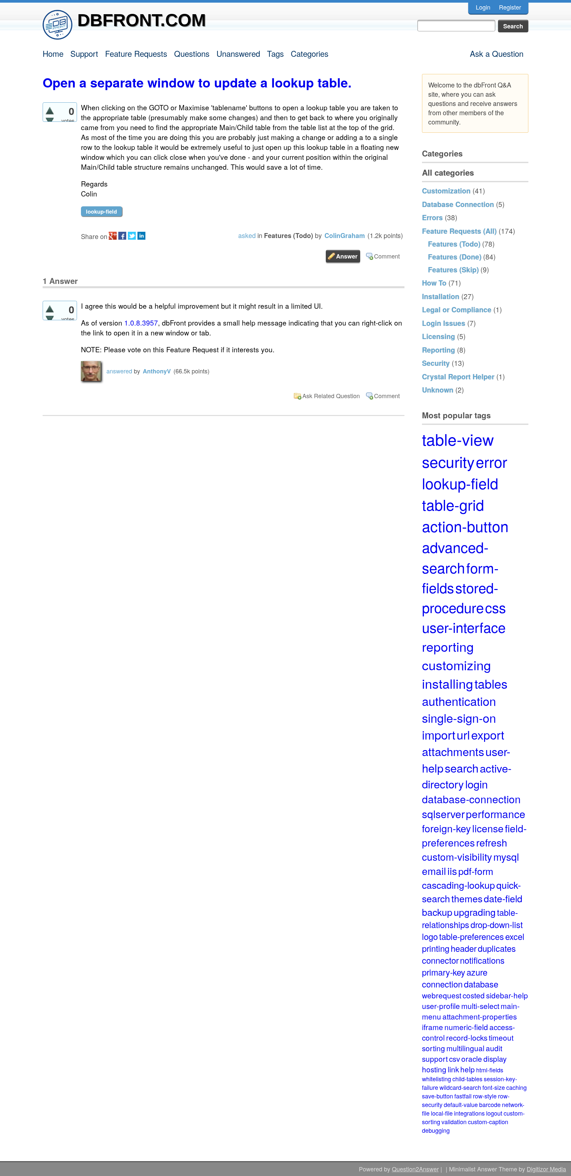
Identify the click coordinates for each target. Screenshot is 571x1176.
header (463, 948)
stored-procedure (460, 597)
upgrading (475, 911)
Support (84, 53)
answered (119, 370)
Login (483, 7)
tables (491, 683)
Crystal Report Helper (458, 376)
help (467, 1069)
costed (474, 995)
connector (440, 960)
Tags (275, 53)
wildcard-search (460, 1087)
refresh (491, 842)
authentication (459, 700)
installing (447, 683)
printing (435, 948)
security (448, 461)
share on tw (132, 236)
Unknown (437, 390)
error (491, 461)
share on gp (113, 236)
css (495, 607)
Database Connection (458, 204)
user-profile (441, 1005)
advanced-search (455, 556)
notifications (482, 960)
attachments (453, 751)
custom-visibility (457, 856)
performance (495, 813)
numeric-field (466, 1026)
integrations (469, 1113)
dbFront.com (141, 20)
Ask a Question (496, 53)
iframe (432, 1026)
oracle (471, 1058)
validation (454, 1121)
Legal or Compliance (456, 309)
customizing (456, 664)
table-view (458, 439)
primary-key (443, 972)
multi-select (480, 1005)
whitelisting (436, 1078)
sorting (433, 1048)
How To (434, 283)
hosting (434, 1069)
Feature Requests (136, 53)
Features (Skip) (453, 269)
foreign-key (446, 828)
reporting (448, 646)
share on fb (122, 236)
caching (516, 1087)
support (435, 1058)
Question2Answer (415, 1168)
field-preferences (474, 835)
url (463, 734)
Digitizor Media (546, 1168)
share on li (141, 236)
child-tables (467, 1078)
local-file (442, 1113)
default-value (461, 1104)
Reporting (438, 350)
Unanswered (238, 53)
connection (442, 984)
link (453, 1069)
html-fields (489, 1069)
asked (247, 235)
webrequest (441, 995)
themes (466, 898)
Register (510, 7)
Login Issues (443, 323)
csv (454, 1058)
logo (430, 936)
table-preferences (471, 936)
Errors (432, 217)
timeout (501, 1037)
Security (436, 363)
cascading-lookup (458, 884)
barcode (490, 1104)
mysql (506, 856)
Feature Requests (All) (459, 231)
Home (53, 53)
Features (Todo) (288, 235)
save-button (437, 1095)
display (495, 1058)
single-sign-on (459, 717)
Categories (309, 53)
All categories (448, 172)
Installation (440, 296)
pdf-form (475, 871)
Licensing (438, 336)
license (488, 828)
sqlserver (443, 813)
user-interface (464, 627)
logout (494, 1113)
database (481, 984)
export (487, 734)
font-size (493, 1087)
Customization (446, 190)
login (476, 783)
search (461, 767)
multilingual (465, 1048)
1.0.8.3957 (141, 323)
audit (494, 1048)
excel (514, 936)
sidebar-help (507, 995)
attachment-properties (479, 1016)
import (438, 734)
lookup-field (101, 211)
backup (437, 911)
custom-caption (488, 1121)
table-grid (453, 504)
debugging (436, 1130)
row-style (485, 1095)
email (434, 871)
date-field (503, 898)
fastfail (463, 1095)
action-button (465, 525)
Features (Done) (454, 256)
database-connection (471, 798)
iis (452, 871)
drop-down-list (497, 924)
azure (477, 972)
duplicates (497, 948)
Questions (191, 53)
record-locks (466, 1037)
